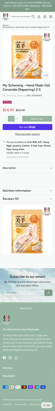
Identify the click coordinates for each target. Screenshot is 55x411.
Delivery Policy (21, 404)
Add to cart (37, 118)
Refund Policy (35, 404)
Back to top (26, 308)
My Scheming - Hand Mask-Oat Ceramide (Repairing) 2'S (26, 27)
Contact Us (7, 404)
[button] (45, 17)
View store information (17, 156)
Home (5, 25)
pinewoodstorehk (16, 400)
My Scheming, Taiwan (13, 95)
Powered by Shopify (33, 400)
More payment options (27, 134)
